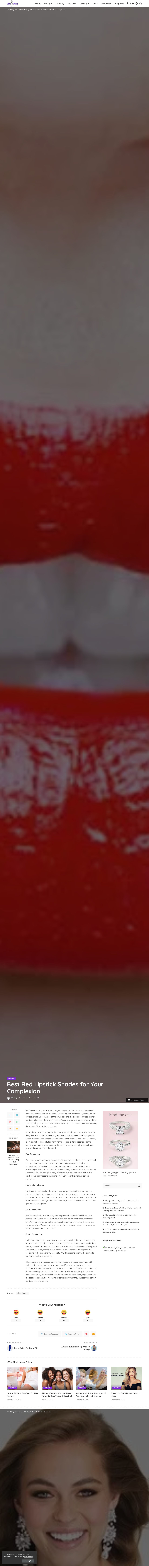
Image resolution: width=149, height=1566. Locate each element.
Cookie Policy (28, 1557)
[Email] (17, 1128)
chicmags (14, 1098)
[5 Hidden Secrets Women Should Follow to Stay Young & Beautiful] (57, 1378)
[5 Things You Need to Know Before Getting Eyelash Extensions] (13, 1147)
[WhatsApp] (17, 1122)
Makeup (11, 1078)
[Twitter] (130, 3)
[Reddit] (10, 1128)
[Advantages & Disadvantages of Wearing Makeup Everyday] (91, 1378)
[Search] (140, 3)
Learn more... (112, 1175)
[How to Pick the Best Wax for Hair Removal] (22, 1378)
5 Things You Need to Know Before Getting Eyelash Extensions (13, 1159)
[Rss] (133, 3)
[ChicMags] (12, 3)
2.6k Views (23, 1098)
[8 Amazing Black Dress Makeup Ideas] (126, 1378)
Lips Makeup (22, 1293)
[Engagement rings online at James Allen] (120, 1140)
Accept (28, 1561)
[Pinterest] (10, 1122)
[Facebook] (128, 3)
